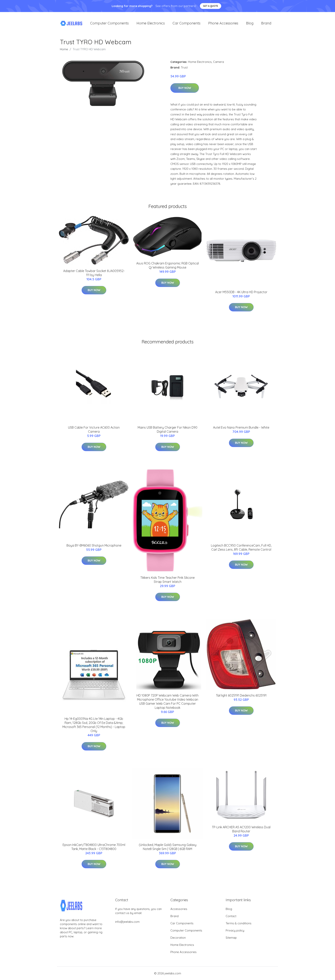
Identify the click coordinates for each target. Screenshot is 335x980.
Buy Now (184, 88)
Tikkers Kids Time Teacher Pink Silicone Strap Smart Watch (167, 580)
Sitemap (231, 937)
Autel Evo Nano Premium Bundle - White (241, 427)
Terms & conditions (238, 923)
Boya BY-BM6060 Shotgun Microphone (93, 545)
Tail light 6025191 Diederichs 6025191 (241, 695)
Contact (231, 916)
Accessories (178, 909)
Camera (218, 62)
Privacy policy (235, 930)
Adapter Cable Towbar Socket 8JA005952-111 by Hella (94, 273)
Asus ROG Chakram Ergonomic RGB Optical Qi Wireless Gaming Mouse (167, 265)
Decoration (178, 937)
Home (64, 49)
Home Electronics (150, 23)
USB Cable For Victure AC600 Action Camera (94, 429)
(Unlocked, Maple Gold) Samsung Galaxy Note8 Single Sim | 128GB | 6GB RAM (167, 847)
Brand (266, 23)
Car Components (186, 23)
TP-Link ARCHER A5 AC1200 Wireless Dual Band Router (241, 829)
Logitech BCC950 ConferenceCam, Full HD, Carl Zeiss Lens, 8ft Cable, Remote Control (241, 547)
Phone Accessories (223, 23)
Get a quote (210, 5)
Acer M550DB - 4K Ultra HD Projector (241, 292)
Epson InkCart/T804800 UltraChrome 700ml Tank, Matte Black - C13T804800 (94, 847)
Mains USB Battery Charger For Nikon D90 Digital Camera (167, 429)
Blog (249, 23)
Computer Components (109, 23)
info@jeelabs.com (127, 922)
